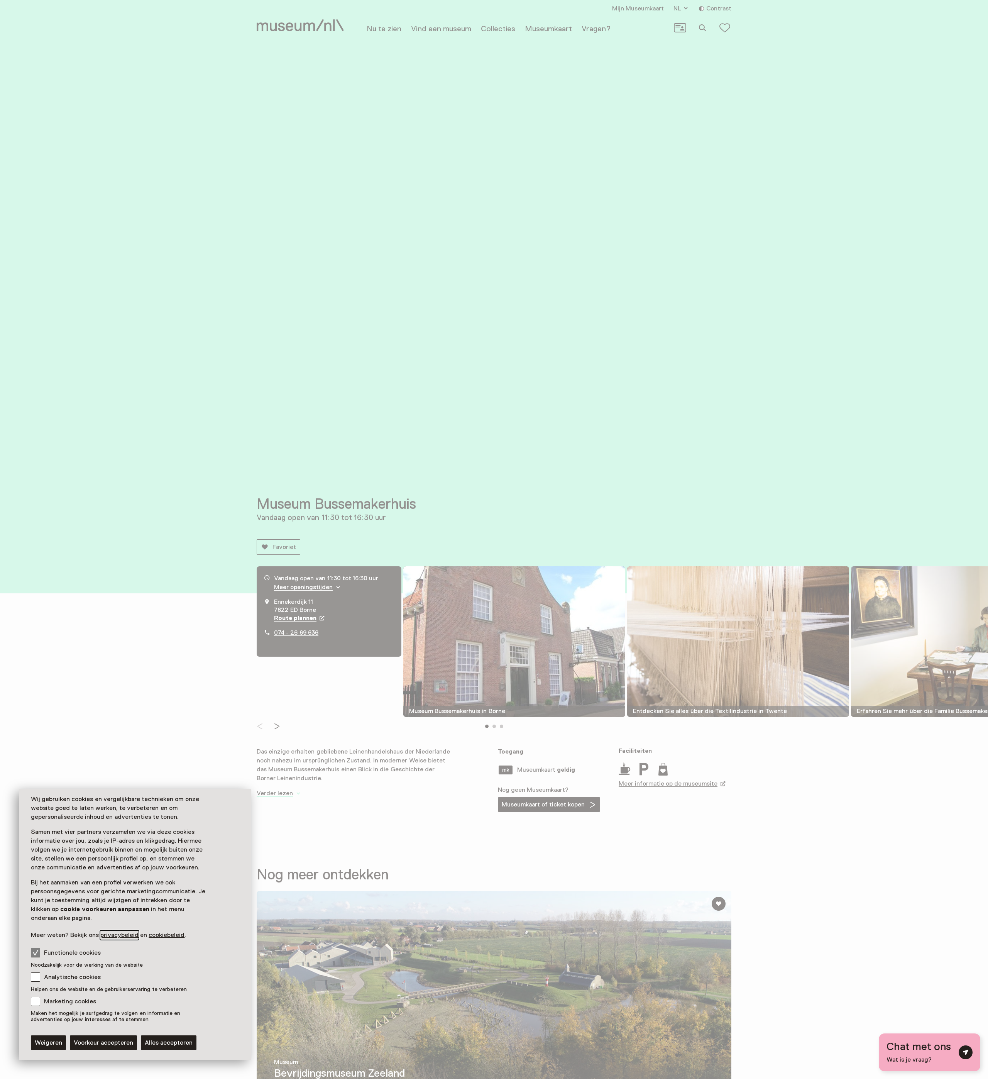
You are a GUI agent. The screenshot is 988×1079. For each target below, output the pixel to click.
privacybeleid (119, 935)
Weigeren (48, 1042)
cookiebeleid (166, 935)
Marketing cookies (70, 1001)
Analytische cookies (72, 977)
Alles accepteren (169, 1042)
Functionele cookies (72, 952)
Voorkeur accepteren (103, 1042)
